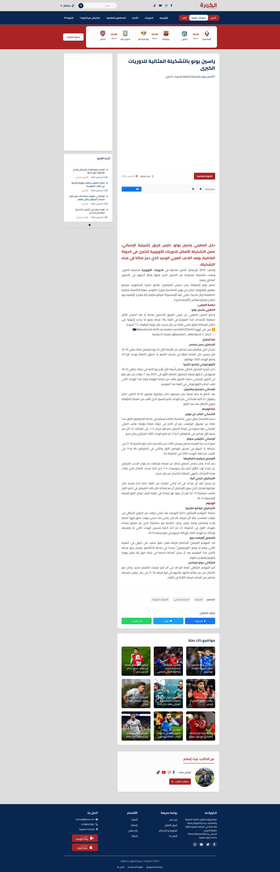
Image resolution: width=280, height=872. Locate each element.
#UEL (156, 329)
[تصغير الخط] (201, 189)
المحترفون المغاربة (116, 18)
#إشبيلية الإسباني (181, 599)
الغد (184, 17)
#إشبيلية (198, 599)
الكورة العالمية (204, 176)
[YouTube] (160, 6)
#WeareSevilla (144, 329)
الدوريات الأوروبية (152, 270)
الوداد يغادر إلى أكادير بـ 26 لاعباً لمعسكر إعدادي (90, 211)
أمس (213, 17)
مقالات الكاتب (181, 781)
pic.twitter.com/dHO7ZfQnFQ (177, 329)
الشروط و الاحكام (168, 830)
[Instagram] (166, 6)
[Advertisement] (168, 219)
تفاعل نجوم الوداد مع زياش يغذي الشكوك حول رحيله (89, 171)
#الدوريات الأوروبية (160, 599)
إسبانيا (134, 825)
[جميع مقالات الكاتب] (204, 777)
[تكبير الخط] (193, 189)
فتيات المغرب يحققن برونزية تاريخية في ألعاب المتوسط (88, 184)
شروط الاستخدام (135, 867)
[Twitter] (207, 844)
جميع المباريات (73, 37)
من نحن (173, 819)
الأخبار (135, 18)
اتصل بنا (120, 867)
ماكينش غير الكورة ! (90, 18)
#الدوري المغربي (81, 177)
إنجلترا (135, 835)
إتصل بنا (173, 835)
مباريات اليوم (199, 17)
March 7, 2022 (202, 334)
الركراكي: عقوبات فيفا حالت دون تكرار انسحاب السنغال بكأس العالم (87, 198)
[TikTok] (154, 6)
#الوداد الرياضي (82, 217)
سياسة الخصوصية (154, 867)
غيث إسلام (145, 176)
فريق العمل (171, 825)
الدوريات (149, 18)
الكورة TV (68, 18)
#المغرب (85, 191)
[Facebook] (171, 6)
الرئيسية (164, 18)
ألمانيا (134, 819)
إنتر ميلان (133, 830)
